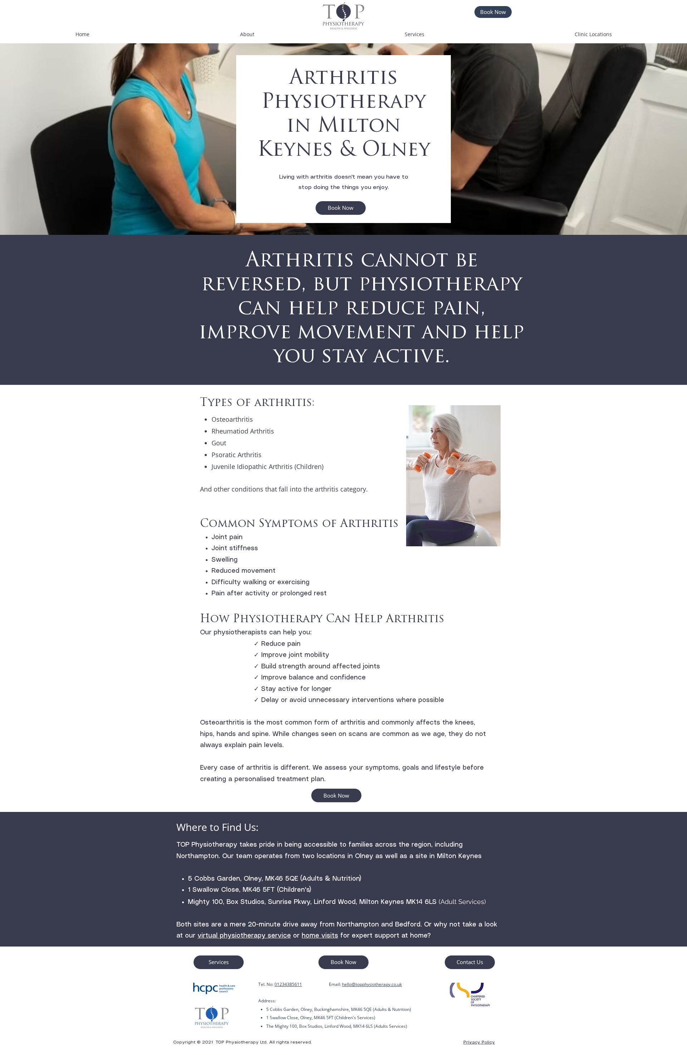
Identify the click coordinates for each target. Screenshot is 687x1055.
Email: (335, 984)
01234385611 (288, 984)
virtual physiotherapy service (244, 936)
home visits (320, 936)
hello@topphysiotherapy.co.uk (372, 984)
